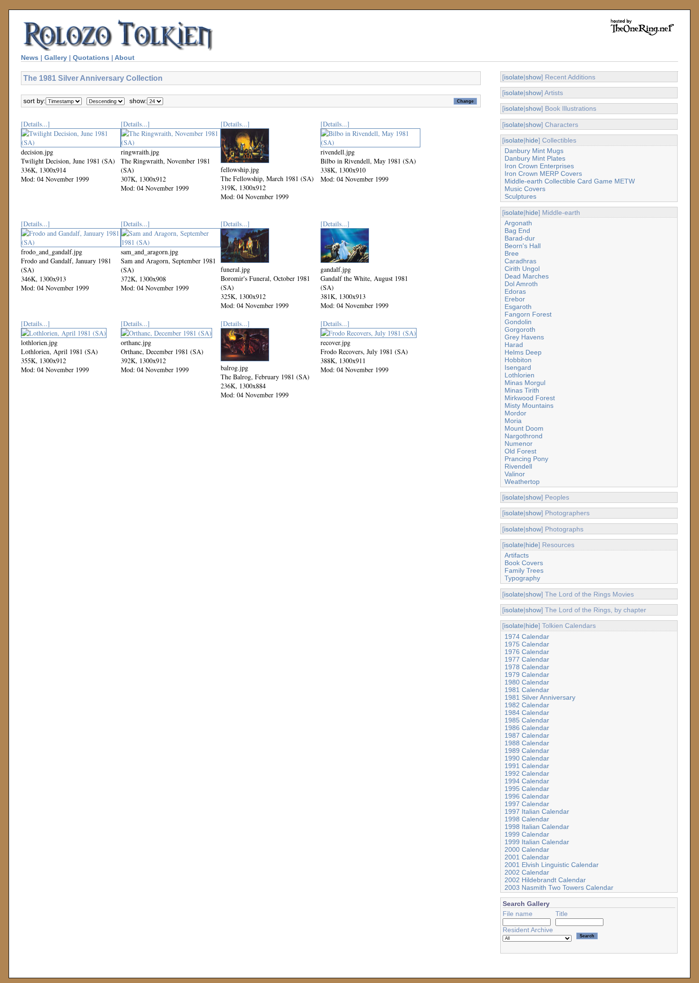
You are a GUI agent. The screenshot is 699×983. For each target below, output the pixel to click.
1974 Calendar (527, 636)
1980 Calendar (527, 682)
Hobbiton (518, 360)
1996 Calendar (527, 796)
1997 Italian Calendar (537, 811)
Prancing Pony (526, 459)
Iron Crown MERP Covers (543, 173)
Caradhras (520, 261)
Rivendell (518, 466)
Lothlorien (519, 375)
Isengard (518, 367)
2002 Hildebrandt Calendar (545, 880)
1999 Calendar (527, 834)
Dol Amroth (521, 284)
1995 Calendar (527, 788)
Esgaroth (518, 306)
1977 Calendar (527, 659)
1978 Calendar (527, 667)
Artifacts (517, 555)
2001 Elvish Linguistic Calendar (552, 864)
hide (531, 140)
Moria (513, 420)
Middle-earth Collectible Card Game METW (570, 181)
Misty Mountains (529, 405)
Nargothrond (524, 436)
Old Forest (520, 451)
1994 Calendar (527, 781)
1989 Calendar (527, 750)
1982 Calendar (527, 705)
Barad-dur (520, 238)
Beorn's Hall (523, 246)
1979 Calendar (527, 674)
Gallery (55, 57)
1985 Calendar (527, 720)
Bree (512, 253)
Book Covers (524, 563)
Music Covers (525, 189)
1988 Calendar (527, 743)
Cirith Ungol (522, 268)
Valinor (515, 474)
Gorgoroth (520, 329)
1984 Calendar (527, 712)
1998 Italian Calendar (537, 826)
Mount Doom (524, 428)
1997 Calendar (527, 804)
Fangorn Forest (528, 314)
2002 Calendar (527, 872)
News (30, 57)
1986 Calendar (527, 728)
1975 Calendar (527, 644)
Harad (514, 344)
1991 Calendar (527, 766)
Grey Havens (524, 337)
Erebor (515, 299)
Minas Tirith (522, 390)
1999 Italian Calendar (537, 842)
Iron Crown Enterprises (539, 166)
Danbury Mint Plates (535, 158)
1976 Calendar (527, 651)
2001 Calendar (527, 857)
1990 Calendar (527, 758)
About (125, 57)
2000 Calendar (527, 849)
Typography (522, 578)
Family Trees (524, 570)
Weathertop (522, 481)
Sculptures (520, 196)
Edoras (515, 291)
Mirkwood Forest (530, 398)
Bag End (517, 230)
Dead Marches (527, 276)
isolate (514, 77)
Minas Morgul (525, 382)
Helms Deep (523, 352)
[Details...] (35, 123)
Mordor (515, 413)
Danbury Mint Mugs (534, 150)
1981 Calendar (527, 690)
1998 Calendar (527, 819)
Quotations (91, 57)
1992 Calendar (527, 773)
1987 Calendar (527, 735)
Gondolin (518, 322)
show (533, 77)
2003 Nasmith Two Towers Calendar (559, 887)
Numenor (519, 443)
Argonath (518, 223)
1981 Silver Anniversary (540, 697)
